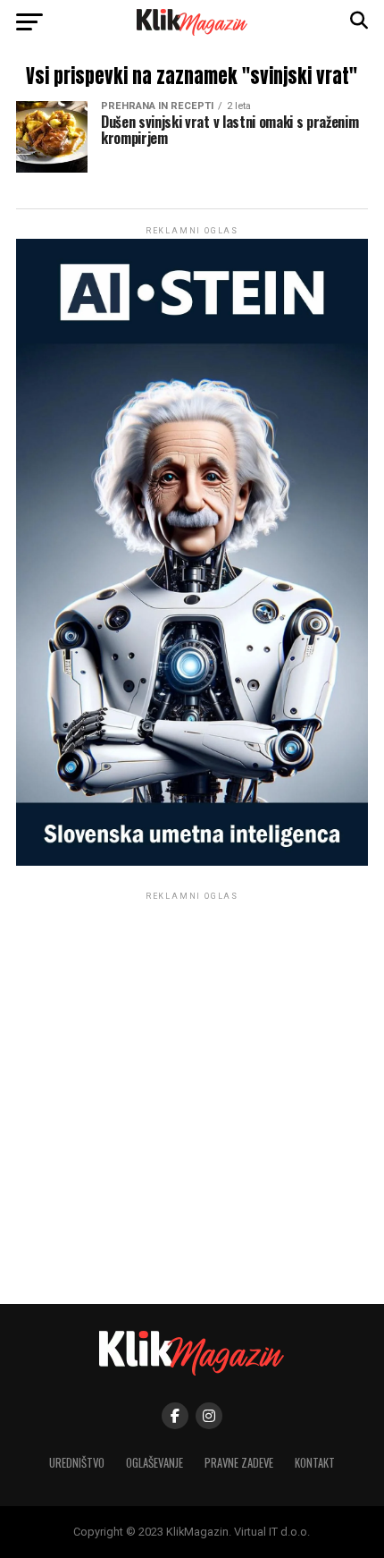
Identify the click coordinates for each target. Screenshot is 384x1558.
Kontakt (315, 1462)
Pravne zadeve (239, 1462)
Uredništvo (76, 1462)
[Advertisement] (192, 1096)
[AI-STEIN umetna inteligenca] (192, 861)
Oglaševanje (154, 1462)
